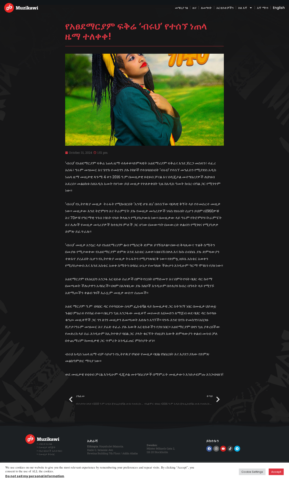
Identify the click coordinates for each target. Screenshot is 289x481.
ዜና (194, 7)
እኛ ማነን (262, 7)
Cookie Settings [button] (252, 472)
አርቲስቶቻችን (225, 7)
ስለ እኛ (242, 7)
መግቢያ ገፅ (181, 7)
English (279, 7)
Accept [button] (276, 472)
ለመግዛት (206, 7)
